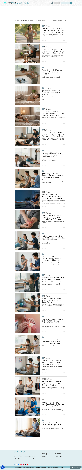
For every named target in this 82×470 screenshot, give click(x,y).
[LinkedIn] (14, 467)
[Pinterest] (23, 467)
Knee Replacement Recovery (27, 20)
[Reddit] (16, 467)
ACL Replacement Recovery (56, 20)
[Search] (71, 3)
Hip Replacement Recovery (42, 20)
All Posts (17, 20)
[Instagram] (21, 467)
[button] (52, 3)
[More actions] (65, 26)
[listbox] (57, 3)
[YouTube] (27, 467)
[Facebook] (19, 467)
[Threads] (25, 467)
